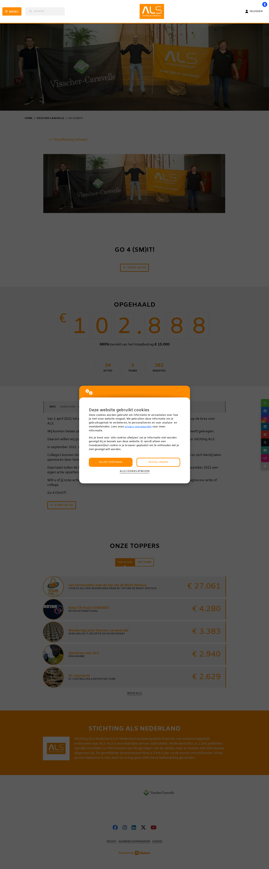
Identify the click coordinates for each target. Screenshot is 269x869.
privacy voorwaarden (138, 426)
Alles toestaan (110, 462)
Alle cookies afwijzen (134, 471)
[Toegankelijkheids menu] (264, 4)
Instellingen (158, 462)
